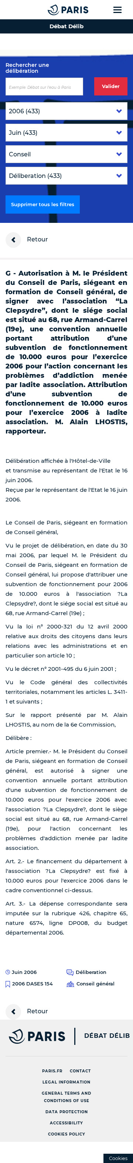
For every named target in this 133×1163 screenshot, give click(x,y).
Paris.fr (52, 1071)
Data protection (66, 1112)
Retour (36, 239)
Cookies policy (66, 1134)
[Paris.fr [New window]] (32, 1036)
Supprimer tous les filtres (42, 204)
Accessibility (66, 1123)
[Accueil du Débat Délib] (53, 9)
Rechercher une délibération (27, 68)
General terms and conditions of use (66, 1097)
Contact (80, 1071)
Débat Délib (107, 1036)
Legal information (66, 1082)
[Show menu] (121, 9)
